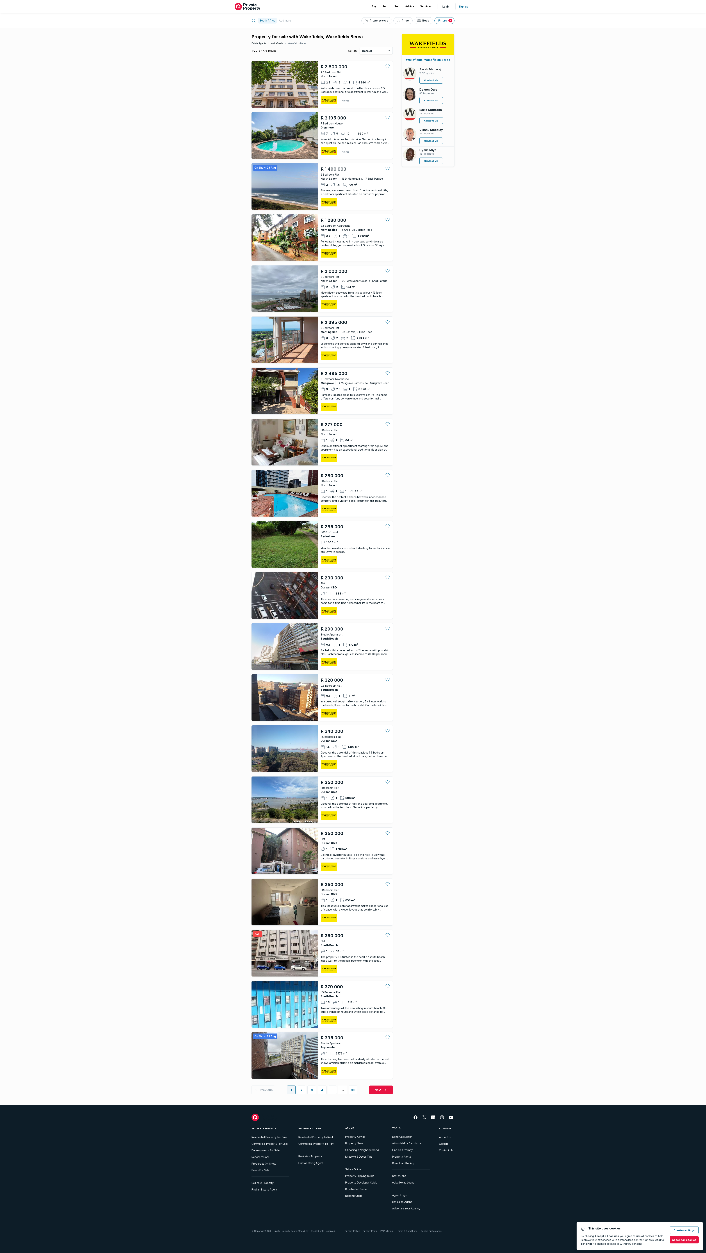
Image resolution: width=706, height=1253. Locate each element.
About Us (445, 1137)
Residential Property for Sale (269, 1137)
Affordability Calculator (406, 1143)
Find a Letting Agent (310, 1163)
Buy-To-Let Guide (356, 1189)
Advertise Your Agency (406, 1208)
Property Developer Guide (361, 1182)
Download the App (403, 1163)
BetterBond (399, 1175)
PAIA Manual (386, 1231)
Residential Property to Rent (315, 1137)
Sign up (463, 6)
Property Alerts (401, 1156)
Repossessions (261, 1157)
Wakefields (277, 43)
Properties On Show (264, 1163)
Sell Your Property (263, 1182)
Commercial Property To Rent (316, 1143)
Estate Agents (259, 43)
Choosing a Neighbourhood (362, 1150)
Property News (354, 1143)
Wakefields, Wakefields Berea (428, 60)
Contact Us (446, 1150)
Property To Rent (310, 1128)
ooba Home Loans (403, 1182)
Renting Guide (353, 1195)
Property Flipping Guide (359, 1175)
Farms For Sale (260, 1170)
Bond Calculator (402, 1136)
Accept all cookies (684, 1239)
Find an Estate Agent (264, 1189)
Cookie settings (684, 1230)
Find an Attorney (402, 1150)
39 (353, 1090)
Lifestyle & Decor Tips (358, 1156)
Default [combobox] (367, 50)
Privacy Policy (352, 1231)
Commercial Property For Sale (270, 1143)
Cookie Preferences (431, 1231)
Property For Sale (264, 1128)
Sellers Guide (353, 1169)
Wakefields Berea (297, 43)
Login (446, 6)
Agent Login (399, 1195)
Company (445, 1128)
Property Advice (355, 1136)
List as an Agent (402, 1201)
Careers (443, 1143)
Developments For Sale (265, 1150)
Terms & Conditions (407, 1231)
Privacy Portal (370, 1231)
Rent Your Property (310, 1156)
